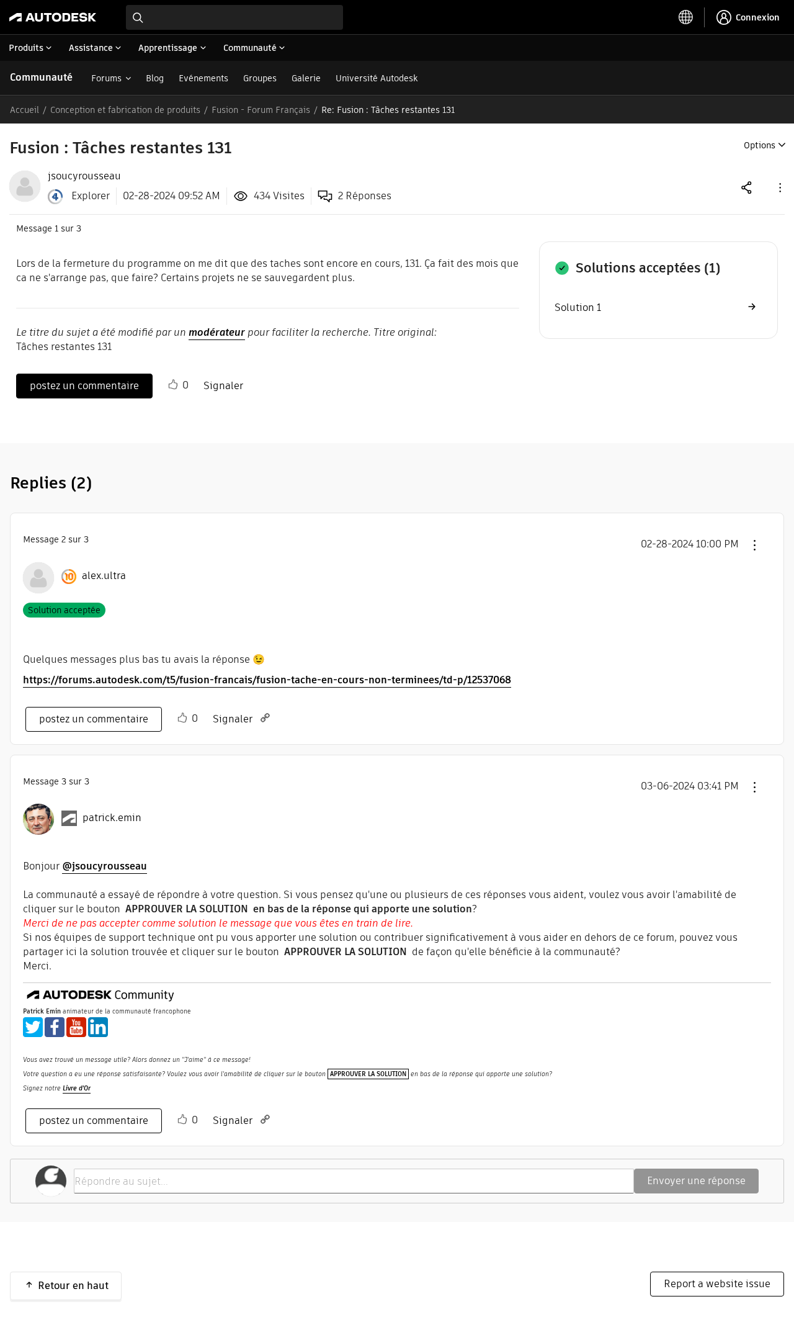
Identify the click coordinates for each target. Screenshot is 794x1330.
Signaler (223, 386)
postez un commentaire (84, 386)
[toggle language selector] (686, 17)
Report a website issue (717, 1284)
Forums (106, 78)
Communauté (41, 77)
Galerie (306, 78)
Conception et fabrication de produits (125, 110)
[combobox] (234, 17)
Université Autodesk (376, 78)
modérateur (217, 332)
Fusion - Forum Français (261, 110)
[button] (779, 187)
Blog (155, 78)
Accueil (24, 110)
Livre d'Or (77, 1088)
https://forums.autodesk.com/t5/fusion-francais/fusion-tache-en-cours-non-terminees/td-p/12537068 (267, 680)
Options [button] (759, 145)
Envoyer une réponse (696, 1181)
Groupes (260, 78)
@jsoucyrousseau (104, 866)
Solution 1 (578, 307)
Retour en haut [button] (73, 1285)
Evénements (203, 78)
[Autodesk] (52, 17)
